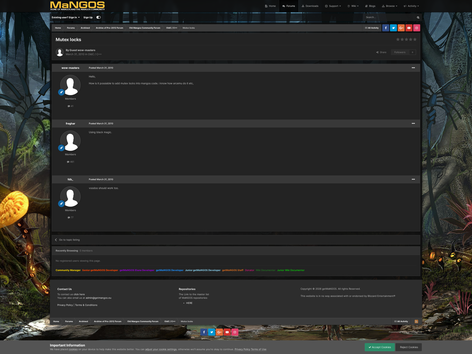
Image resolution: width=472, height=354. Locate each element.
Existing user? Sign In (65, 17)
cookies (73, 349)
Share (382, 52)
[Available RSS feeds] (416, 321)
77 (71, 217)
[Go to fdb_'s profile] (70, 196)
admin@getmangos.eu (98, 297)
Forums (290, 5)
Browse (390, 5)
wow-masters (70, 67)
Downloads (311, 5)
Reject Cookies (408, 347)
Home (272, 5)
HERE (189, 302)
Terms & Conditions (86, 304)
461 (71, 161)
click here (79, 294)
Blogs (371, 5)
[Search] (418, 17)
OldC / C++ (95, 54)
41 (71, 106)
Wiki (354, 5)
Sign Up (88, 17)
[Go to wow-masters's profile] (70, 85)
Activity (412, 5)
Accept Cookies (381, 347)
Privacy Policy (65, 304)
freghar (70, 123)
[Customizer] (99, 17)
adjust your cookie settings (161, 349)
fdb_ (70, 179)
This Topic (404, 17)
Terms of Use (258, 349)
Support (333, 5)
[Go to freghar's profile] (70, 141)
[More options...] (413, 68)
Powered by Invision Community (405, 332)
